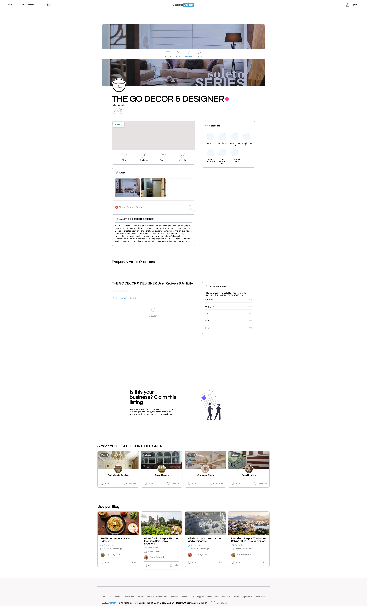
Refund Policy (260, 597)
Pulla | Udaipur (118, 105)
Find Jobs (140, 597)
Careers (209, 597)
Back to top (222, 603)
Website (182, 160)
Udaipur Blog (129, 597)
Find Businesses (115, 597)
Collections (185, 597)
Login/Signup (247, 597)
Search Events (161, 597)
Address (144, 160)
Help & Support (197, 597)
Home (104, 597)
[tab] (119, 298)
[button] (361, 5)
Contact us (174, 597)
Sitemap (236, 597)
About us (150, 597)
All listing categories (222, 597)
